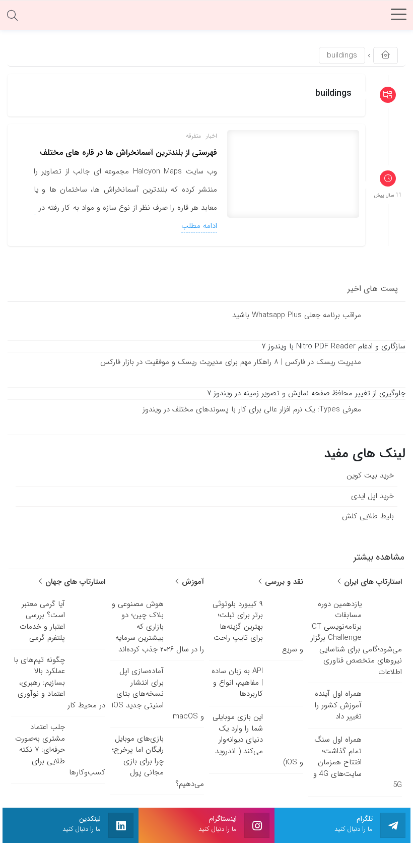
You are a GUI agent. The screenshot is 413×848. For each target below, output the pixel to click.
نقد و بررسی (282, 582)
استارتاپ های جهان (74, 582)
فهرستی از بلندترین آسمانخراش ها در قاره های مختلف (128, 152)
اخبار (211, 136)
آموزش (191, 582)
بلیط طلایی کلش (368, 516)
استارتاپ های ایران (371, 582)
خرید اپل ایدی (372, 496)
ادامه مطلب (199, 226)
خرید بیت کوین (370, 475)
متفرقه (193, 136)
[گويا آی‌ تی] (206, 18)
